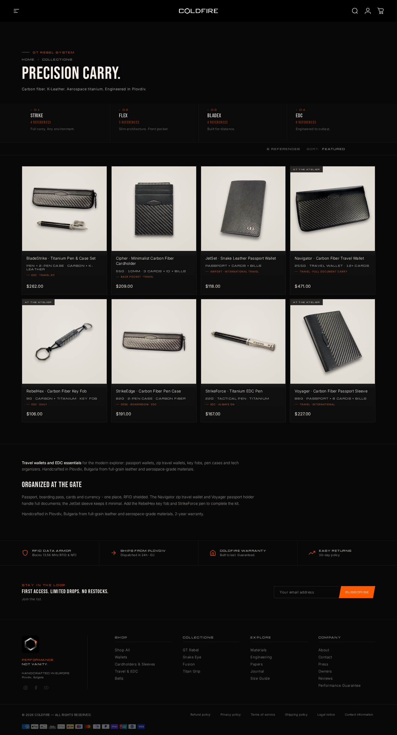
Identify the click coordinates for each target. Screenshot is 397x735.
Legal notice (326, 714)
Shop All (122, 650)
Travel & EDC (126, 671)
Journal (257, 671)
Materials (258, 650)
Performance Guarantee (339, 685)
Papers (256, 664)
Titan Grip (192, 671)
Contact (325, 657)
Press (323, 664)
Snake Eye (192, 657)
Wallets (121, 657)
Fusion (189, 664)
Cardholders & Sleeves (135, 664)
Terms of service (263, 714)
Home (28, 59)
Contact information (359, 714)
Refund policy (200, 714)
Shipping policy (296, 714)
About (323, 650)
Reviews (325, 678)
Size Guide (260, 678)
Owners (325, 671)
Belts (119, 678)
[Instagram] (25, 687)
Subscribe (357, 592)
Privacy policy (230, 714)
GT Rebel (191, 650)
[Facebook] (35, 687)
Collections (57, 59)
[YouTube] (46, 687)
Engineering (261, 657)
